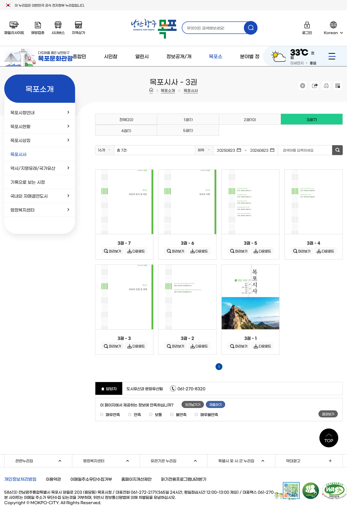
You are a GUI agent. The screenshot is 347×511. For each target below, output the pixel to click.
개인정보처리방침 (20, 479)
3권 (299, 117)
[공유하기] (314, 86)
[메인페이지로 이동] (154, 29)
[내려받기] (326, 86)
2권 (250, 119)
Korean (331, 32)
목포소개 (215, 66)
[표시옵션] (302, 86)
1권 (188, 119)
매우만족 (113, 414)
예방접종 (37, 32)
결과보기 (328, 414)
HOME (151, 90)
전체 (126, 119)
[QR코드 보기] (338, 86)
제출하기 (215, 404)
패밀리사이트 (14, 32)
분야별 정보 (249, 66)
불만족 (181, 414)
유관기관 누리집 (179, 459)
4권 (126, 130)
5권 (188, 130)
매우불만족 (209, 414)
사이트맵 (332, 56)
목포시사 (191, 90)
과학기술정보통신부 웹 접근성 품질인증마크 (334, 490)
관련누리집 (43, 459)
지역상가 (78, 32)
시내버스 (58, 32)
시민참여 (110, 66)
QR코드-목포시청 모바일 (287, 491)
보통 (158, 414)
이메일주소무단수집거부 (91, 479)
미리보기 (115, 251)
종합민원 (79, 66)
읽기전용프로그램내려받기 (183, 479)
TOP (328, 440)
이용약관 (53, 479)
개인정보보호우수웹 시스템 (311, 490)
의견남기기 (192, 404)
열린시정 (142, 66)
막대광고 (293, 460)
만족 (137, 414)
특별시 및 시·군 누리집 (246, 459)
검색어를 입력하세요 (298, 150)
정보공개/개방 (178, 66)
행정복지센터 (111, 459)
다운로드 (138, 251)
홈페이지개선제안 (136, 479)
